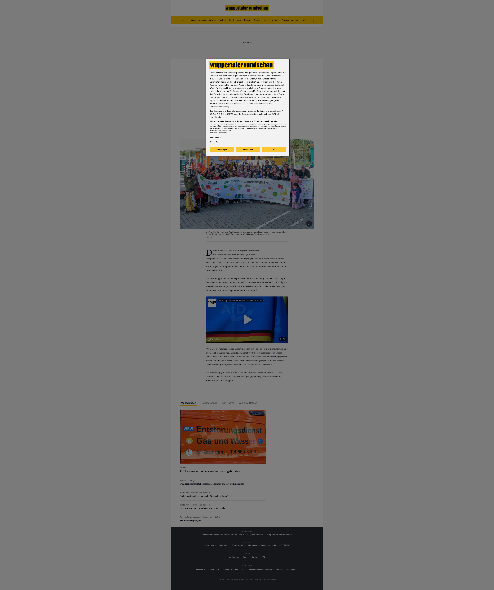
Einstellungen (222, 150)
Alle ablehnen (248, 150)
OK (273, 150)
